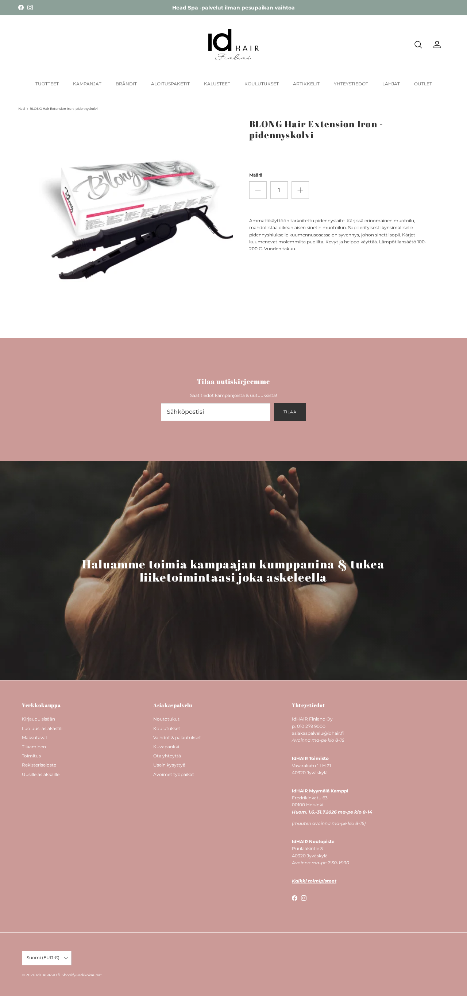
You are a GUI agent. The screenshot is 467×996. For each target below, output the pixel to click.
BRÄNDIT (126, 83)
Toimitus (31, 755)
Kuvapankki (166, 746)
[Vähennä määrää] (258, 190)
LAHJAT (391, 83)
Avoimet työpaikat (173, 774)
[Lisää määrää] (300, 190)
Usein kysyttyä (169, 765)
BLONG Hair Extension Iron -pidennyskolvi (63, 109)
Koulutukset (166, 728)
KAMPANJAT (87, 83)
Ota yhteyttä (167, 755)
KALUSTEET (217, 83)
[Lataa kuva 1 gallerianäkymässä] (136, 215)
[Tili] (435, 44)
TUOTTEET (47, 83)
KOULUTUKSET (261, 83)
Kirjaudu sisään (38, 719)
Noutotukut (166, 719)
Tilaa (289, 411)
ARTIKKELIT (306, 83)
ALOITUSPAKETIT (170, 83)
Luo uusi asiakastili (42, 728)
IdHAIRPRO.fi (48, 975)
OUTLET (423, 83)
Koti (21, 109)
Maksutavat (34, 737)
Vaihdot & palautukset (177, 737)
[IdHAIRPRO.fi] (233, 44)
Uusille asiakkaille (40, 774)
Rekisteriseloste (39, 765)
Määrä (255, 175)
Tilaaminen (34, 746)
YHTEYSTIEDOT (351, 83)
